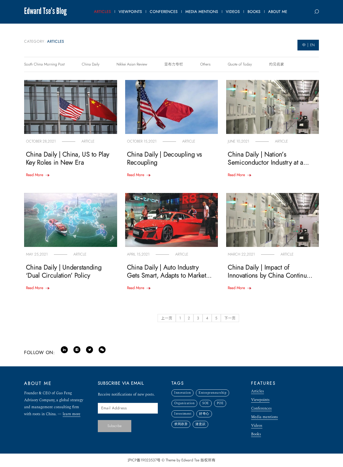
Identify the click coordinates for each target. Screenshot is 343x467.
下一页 (230, 318)
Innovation (182, 392)
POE (220, 403)
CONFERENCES (164, 11)
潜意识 (200, 424)
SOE (205, 403)
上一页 (166, 318)
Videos (256, 426)
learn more (71, 414)
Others (205, 64)
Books (256, 434)
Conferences (261, 409)
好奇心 (204, 413)
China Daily (90, 64)
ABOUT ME (277, 11)
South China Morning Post (44, 64)
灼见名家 (276, 64)
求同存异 (181, 424)
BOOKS (254, 11)
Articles (257, 391)
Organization (184, 403)
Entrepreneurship (212, 392)
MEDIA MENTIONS (201, 11)
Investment (182, 413)
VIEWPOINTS (130, 11)
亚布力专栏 (173, 64)
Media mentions (264, 417)
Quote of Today (240, 64)
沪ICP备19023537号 (144, 460)
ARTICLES (102, 11)
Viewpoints (260, 400)
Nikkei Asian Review (132, 64)
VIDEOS (233, 11)
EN (312, 45)
